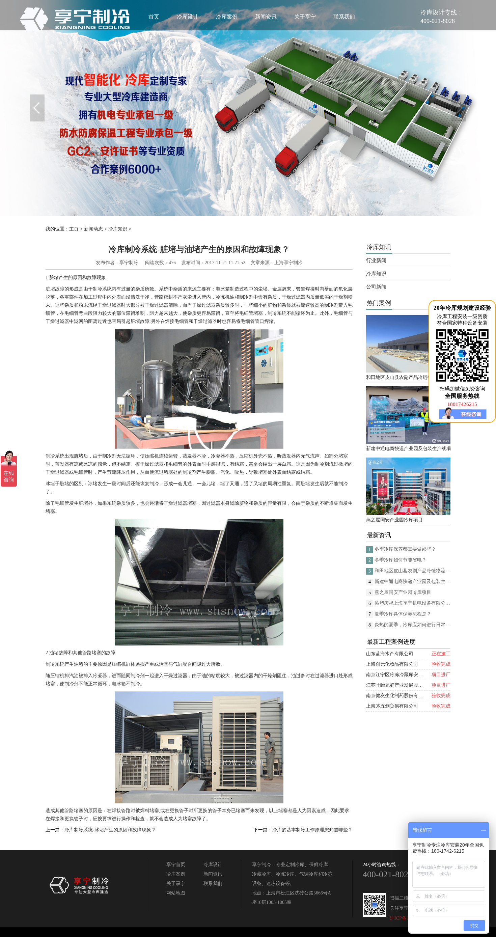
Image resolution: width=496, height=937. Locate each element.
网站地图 (175, 892)
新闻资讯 (266, 17)
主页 (74, 228)
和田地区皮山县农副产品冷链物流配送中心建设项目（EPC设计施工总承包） (408, 377)
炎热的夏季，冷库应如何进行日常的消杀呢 (412, 624)
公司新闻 (376, 287)
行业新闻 (376, 260)
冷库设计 (187, 17)
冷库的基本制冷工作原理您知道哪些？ (312, 829)
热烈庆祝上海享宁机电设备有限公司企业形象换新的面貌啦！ (412, 603)
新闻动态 (93, 228)
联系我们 (344, 17)
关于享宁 (305, 17)
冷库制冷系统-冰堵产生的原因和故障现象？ (110, 829)
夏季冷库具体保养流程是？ (403, 613)
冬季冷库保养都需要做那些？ (405, 549)
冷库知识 (117, 228)
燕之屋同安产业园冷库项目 (394, 519)
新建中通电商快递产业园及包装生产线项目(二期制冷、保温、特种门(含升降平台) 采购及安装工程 (408, 448)
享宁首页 (175, 864)
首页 (153, 17)
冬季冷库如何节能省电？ (400, 559)
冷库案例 (227, 17)
